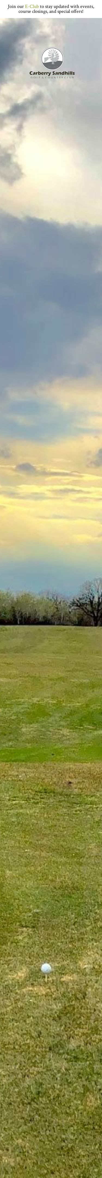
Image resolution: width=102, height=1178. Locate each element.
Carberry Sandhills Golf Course (51, 63)
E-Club (32, 6)
